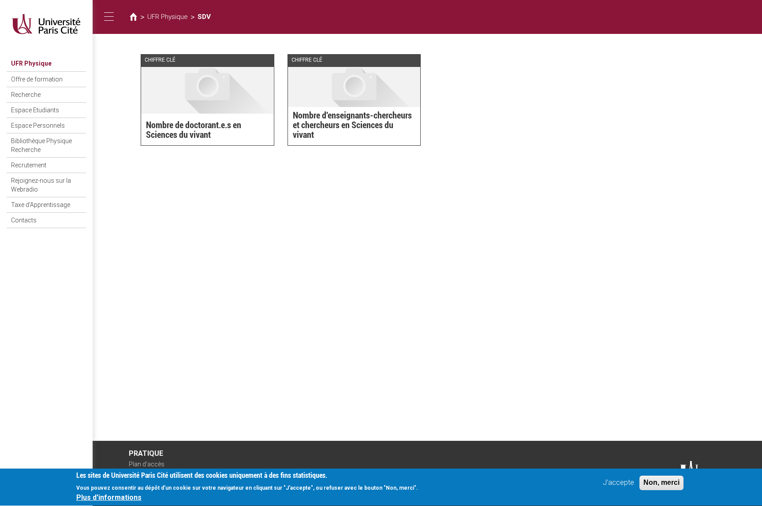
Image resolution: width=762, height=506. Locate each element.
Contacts (24, 220)
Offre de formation (37, 79)
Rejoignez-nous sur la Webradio (41, 185)
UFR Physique (31, 63)
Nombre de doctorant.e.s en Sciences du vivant (193, 130)
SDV (204, 17)
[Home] (46, 24)
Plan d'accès (146, 464)
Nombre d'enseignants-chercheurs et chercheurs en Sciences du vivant (352, 125)
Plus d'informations (109, 497)
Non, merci (661, 482)
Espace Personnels (38, 125)
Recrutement (28, 165)
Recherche (26, 94)
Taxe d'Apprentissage (40, 204)
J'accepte (618, 482)
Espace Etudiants (35, 110)
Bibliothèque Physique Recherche (41, 145)
